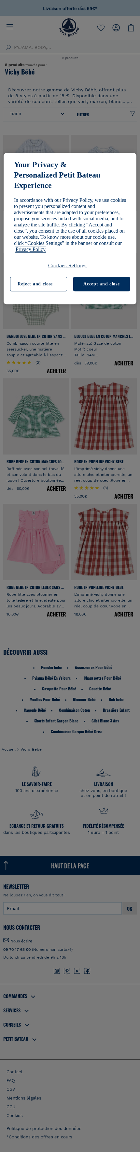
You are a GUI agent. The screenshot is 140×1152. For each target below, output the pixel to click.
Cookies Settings (67, 266)
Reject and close (35, 284)
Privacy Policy (31, 249)
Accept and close (101, 284)
